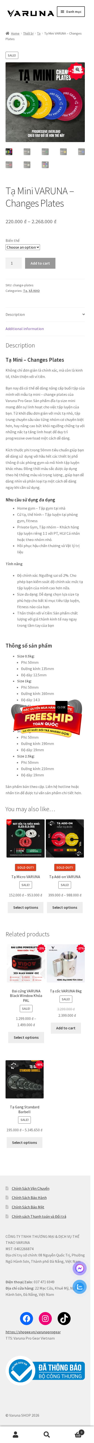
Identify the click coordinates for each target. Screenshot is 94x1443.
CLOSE (61, 707)
